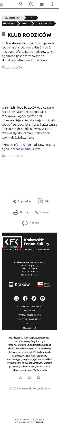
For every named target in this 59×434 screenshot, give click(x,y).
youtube (42, 298)
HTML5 (24, 410)
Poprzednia (20, 200)
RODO (30, 324)
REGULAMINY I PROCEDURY (30, 306)
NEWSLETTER (29, 328)
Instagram (16, 298)
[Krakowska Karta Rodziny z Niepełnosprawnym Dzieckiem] (29, 377)
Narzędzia (31, 4)
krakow (19, 285)
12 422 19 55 (31, 275)
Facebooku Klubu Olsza (25, 149)
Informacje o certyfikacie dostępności (29, 398)
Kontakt (29, 221)
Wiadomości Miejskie (30, 315)
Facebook (25, 298)
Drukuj (19, 211)
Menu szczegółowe (52, 4)
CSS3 (29, 410)
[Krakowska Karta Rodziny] (20, 377)
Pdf (42, 200)
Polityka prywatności (29, 319)
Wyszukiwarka (20, 4)
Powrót (40, 211)
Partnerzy (29, 310)
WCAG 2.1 (39, 409)
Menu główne (41, 4)
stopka (26, 243)
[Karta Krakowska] (38, 377)
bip (44, 285)
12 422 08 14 (31, 271)
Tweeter (33, 298)
